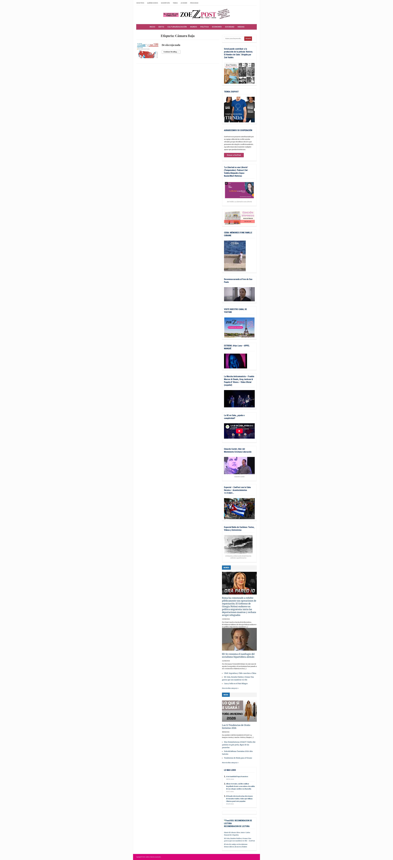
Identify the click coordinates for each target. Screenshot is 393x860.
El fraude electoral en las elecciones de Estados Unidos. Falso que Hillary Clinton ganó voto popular (239, 798)
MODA (226, 695)
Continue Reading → (171, 52)
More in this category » (230, 688)
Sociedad (229, 27)
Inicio (152, 27)
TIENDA (175, 3)
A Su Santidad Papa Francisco (237, 776)
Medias (241, 27)
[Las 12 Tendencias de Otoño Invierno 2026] (239, 711)
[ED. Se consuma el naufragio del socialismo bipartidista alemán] (239, 640)
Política (204, 27)
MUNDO (226, 567)
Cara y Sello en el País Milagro (236, 684)
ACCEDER (184, 3)
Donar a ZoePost (234, 155)
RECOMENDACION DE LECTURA (237, 826)
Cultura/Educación (177, 27)
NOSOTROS (140, 3)
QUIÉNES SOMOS (152, 3)
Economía (217, 27)
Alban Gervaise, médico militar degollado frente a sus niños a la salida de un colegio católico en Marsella (240, 786)
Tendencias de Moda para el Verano (238, 758)
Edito (161, 27)
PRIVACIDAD (194, 3)
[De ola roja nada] (147, 52)
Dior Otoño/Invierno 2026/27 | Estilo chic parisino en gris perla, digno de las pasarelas (239, 745)
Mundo (193, 27)
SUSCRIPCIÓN (165, 3)
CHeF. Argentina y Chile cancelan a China (240, 673)
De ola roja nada (171, 45)
